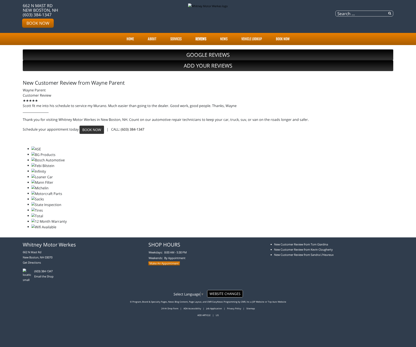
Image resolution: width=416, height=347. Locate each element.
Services (176, 39)
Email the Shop (44, 276)
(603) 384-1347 (37, 15)
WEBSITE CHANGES (225, 293)
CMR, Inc (245, 301)
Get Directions (32, 262)
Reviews (200, 39)
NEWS (224, 39)
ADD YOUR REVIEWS (208, 65)
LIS (217, 315)
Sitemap (250, 308)
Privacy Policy (234, 308)
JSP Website (258, 301)
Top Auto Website (277, 301)
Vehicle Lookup (251, 39)
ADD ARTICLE (204, 315)
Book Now (37, 23)
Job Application (214, 308)
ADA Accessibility (192, 308)
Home (130, 39)
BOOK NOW (91, 129)
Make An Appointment (164, 263)
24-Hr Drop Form (169, 308)
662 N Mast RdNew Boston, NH (40, 8)
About (152, 39)
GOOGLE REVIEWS (208, 54)
